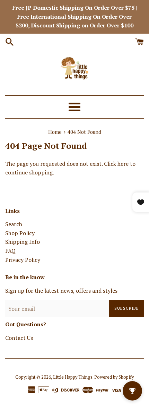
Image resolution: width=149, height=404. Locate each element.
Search (13, 224)
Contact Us (19, 338)
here (123, 163)
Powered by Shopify (114, 377)
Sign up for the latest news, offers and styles (61, 290)
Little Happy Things (73, 377)
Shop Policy (20, 233)
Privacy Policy (22, 260)
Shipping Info (22, 242)
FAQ (10, 251)
